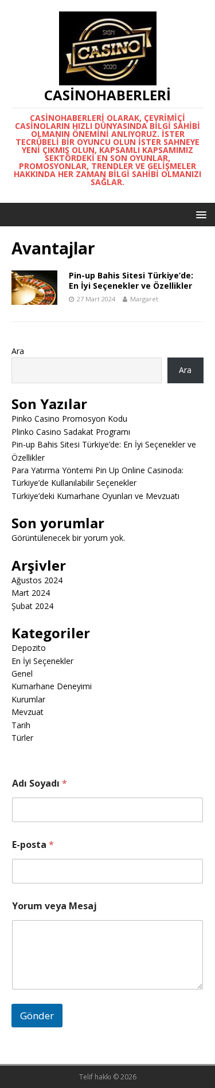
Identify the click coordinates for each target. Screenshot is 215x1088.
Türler (22, 737)
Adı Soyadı (39, 783)
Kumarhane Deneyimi (51, 686)
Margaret (144, 298)
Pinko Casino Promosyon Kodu (69, 418)
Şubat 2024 (32, 605)
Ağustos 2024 (36, 580)
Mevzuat (27, 711)
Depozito (28, 647)
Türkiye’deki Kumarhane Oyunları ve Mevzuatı (95, 495)
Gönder (37, 1015)
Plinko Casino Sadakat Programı (70, 431)
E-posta (33, 844)
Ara (17, 350)
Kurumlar (28, 699)
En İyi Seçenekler (42, 660)
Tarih (20, 725)
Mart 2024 (30, 592)
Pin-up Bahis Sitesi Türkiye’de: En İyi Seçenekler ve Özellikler (131, 280)
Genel (22, 673)
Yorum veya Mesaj (54, 906)
